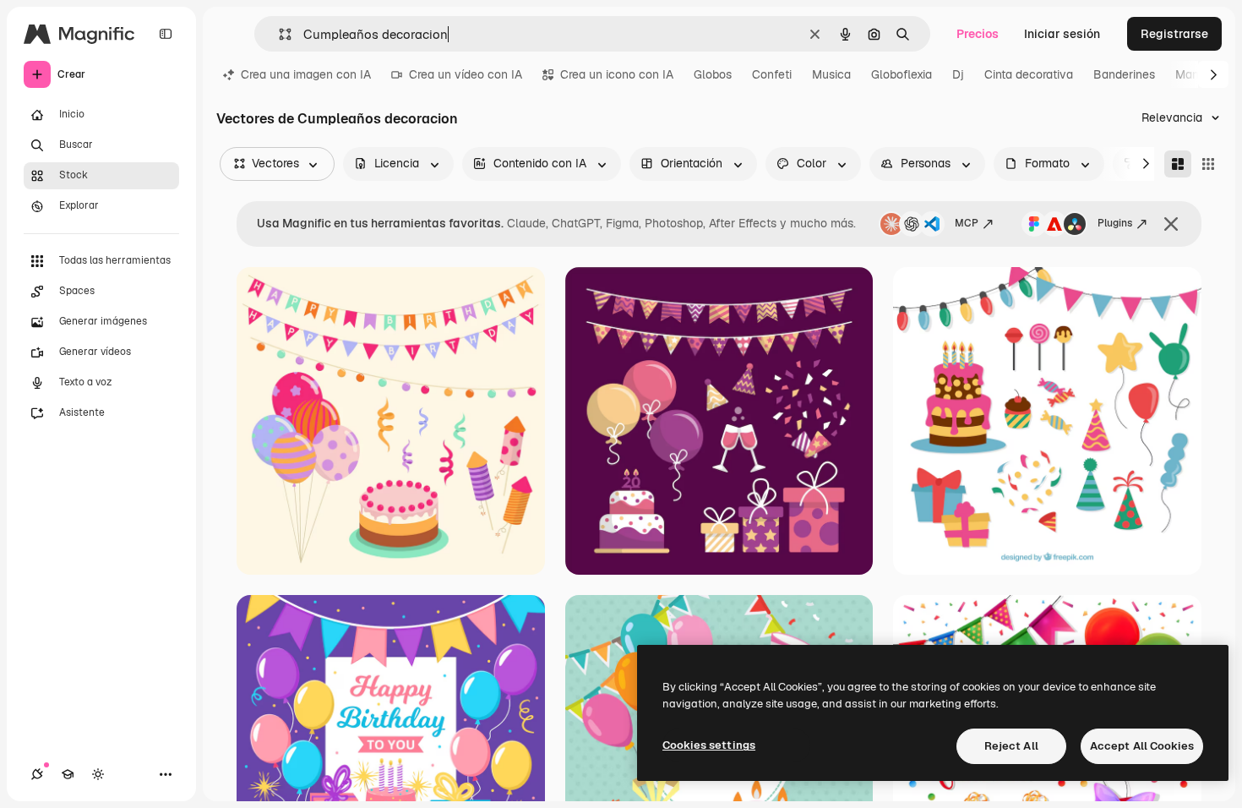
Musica (831, 74)
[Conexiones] (37, 774)
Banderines (1124, 74)
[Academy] (67, 774)
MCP (966, 223)
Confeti (772, 74)
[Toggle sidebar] (165, 33)
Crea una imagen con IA (306, 74)
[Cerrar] (1171, 224)
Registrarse (1174, 33)
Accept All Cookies (1142, 746)
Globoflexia (901, 74)
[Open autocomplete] (278, 34)
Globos (713, 74)
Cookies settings (708, 745)
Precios (977, 33)
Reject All (1011, 746)
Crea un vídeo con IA (465, 74)
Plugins (1115, 223)
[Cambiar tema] (98, 774)
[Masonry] (1177, 163)
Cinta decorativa (1028, 74)
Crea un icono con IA (616, 74)
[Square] (1208, 163)
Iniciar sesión (1062, 33)
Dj (958, 74)
